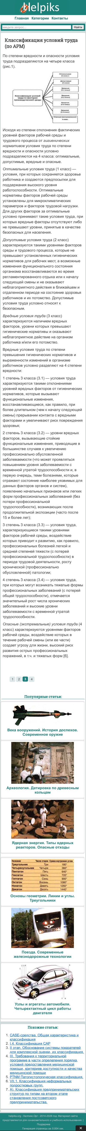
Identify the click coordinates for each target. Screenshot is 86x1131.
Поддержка (43, 1124)
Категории (40, 18)
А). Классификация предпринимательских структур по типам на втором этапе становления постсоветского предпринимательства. (44, 1096)
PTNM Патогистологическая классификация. (46, 1077)
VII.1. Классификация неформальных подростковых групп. (41, 1083)
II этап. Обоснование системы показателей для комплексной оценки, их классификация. (47, 1050)
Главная (22, 18)
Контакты (60, 18)
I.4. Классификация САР (30, 1044)
